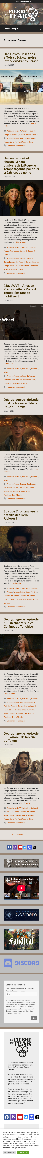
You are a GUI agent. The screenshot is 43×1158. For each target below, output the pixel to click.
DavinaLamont (10, 262)
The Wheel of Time (25, 142)
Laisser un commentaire (16, 145)
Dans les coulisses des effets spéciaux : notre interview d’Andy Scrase (21, 57)
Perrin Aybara (16, 599)
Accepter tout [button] (23, 1153)
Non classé (14, 251)
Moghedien (8, 491)
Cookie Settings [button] (9, 1153)
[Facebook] (9, 847)
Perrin (31, 710)
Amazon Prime (13, 138)
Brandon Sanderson (27, 484)
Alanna (9, 592)
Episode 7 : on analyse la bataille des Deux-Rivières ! (21, 514)
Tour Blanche (17, 495)
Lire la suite (21, 242)
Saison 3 (31, 251)
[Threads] (34, 847)
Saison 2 (23, 251)
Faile (6, 706)
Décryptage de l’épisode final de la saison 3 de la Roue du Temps (21, 403)
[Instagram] (29, 847)
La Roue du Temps (24, 262)
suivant (18, 834)
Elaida (15, 487)
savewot (7, 383)
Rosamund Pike (29, 379)
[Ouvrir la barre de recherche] (39, 28)
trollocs (7, 603)
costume (29, 258)
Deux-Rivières (31, 592)
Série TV (35, 134)
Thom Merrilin (17, 717)
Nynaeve (16, 491)
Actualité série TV (14, 131)
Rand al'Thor (26, 491)
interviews (14, 134)
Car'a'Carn (8, 487)
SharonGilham (23, 265)
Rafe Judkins (16, 379)
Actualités (26, 368)
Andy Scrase (25, 138)
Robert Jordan (25, 134)
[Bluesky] (25, 847)
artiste (22, 258)
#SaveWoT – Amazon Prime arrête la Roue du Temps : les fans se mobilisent (21, 291)
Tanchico (7, 495)
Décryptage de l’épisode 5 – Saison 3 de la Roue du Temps (21, 736)
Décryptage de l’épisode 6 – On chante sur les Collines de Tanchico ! (21, 622)
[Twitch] (15, 847)
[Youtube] (20, 847)
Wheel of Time (17, 269)
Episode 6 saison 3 (27, 702)
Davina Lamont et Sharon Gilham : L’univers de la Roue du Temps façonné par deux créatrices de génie (21, 165)
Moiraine (7, 379)
